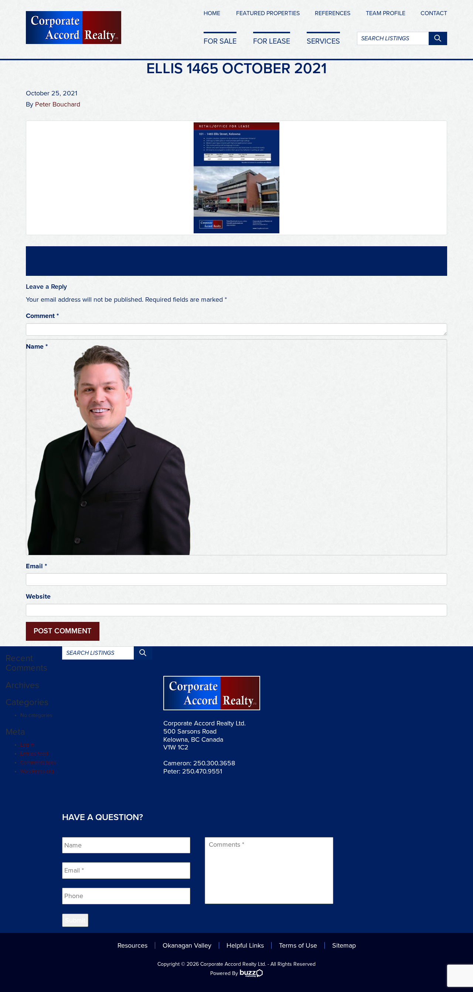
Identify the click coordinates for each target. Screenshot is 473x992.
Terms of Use (298, 945)
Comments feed (38, 762)
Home (212, 13)
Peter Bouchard (57, 104)
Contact (434, 13)
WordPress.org (37, 771)
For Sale (220, 41)
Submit (75, 920)
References (332, 13)
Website (38, 596)
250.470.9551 (202, 771)
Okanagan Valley (187, 945)
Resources (132, 945)
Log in (27, 745)
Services (323, 41)
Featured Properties (268, 13)
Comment (42, 316)
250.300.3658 (214, 763)
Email (36, 566)
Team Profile (385, 13)
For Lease (271, 41)
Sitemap (344, 945)
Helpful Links (245, 945)
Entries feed (34, 754)
